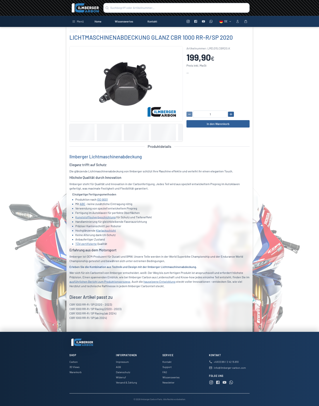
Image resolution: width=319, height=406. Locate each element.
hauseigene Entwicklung (159, 281)
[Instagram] (188, 21)
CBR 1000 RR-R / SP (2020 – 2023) (90, 304)
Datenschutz (123, 372)
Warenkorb (75, 372)
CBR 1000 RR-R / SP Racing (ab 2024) (92, 313)
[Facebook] (195, 21)
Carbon (73, 361)
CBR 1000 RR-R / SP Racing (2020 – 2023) (95, 309)
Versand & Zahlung (126, 382)
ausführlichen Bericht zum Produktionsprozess (99, 281)
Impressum (122, 361)
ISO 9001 (102, 199)
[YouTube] (203, 21)
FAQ (164, 372)
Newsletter (168, 382)
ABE (82, 204)
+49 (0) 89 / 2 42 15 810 (226, 361)
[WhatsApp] (211, 21)
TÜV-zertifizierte (86, 243)
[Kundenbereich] (237, 21)
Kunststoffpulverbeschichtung (95, 217)
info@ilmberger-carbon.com (230, 367)
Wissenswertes (124, 21)
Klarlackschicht (106, 230)
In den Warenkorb (218, 123)
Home (98, 21)
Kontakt (152, 21)
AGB (118, 367)
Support (167, 367)
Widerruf (121, 377)
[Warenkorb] (246, 21)
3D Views (74, 367)
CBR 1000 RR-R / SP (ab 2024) (88, 317)
